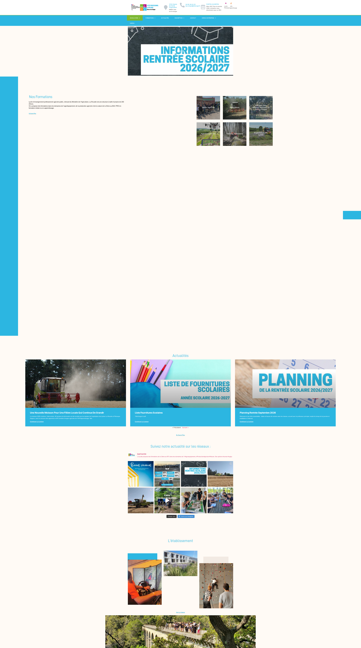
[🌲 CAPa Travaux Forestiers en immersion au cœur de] (167, 500)
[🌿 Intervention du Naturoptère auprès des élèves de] (194, 500)
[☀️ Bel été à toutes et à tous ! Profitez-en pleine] (141, 474)
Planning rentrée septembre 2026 (258, 412)
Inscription (178, 18)
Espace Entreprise (208, 18)
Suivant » (185, 427)
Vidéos (132, 23)
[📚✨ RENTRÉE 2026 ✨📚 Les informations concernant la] (194, 474)
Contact (193, 18)
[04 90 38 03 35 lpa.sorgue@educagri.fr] (182, 5)
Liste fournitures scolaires (149, 412)
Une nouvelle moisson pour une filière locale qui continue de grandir (67, 412)
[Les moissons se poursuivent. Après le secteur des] (220, 474)
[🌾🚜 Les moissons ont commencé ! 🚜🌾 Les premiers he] (141, 500)
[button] (107, 634)
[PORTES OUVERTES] (203, 7)
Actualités (165, 18)
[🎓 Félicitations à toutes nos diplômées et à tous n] (167, 474)
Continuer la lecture (37, 421)
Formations (150, 18)
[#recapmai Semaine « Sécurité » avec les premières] (220, 500)
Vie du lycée (134, 18)
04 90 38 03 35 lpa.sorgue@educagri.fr (193, 5)
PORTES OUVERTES (212, 4)
